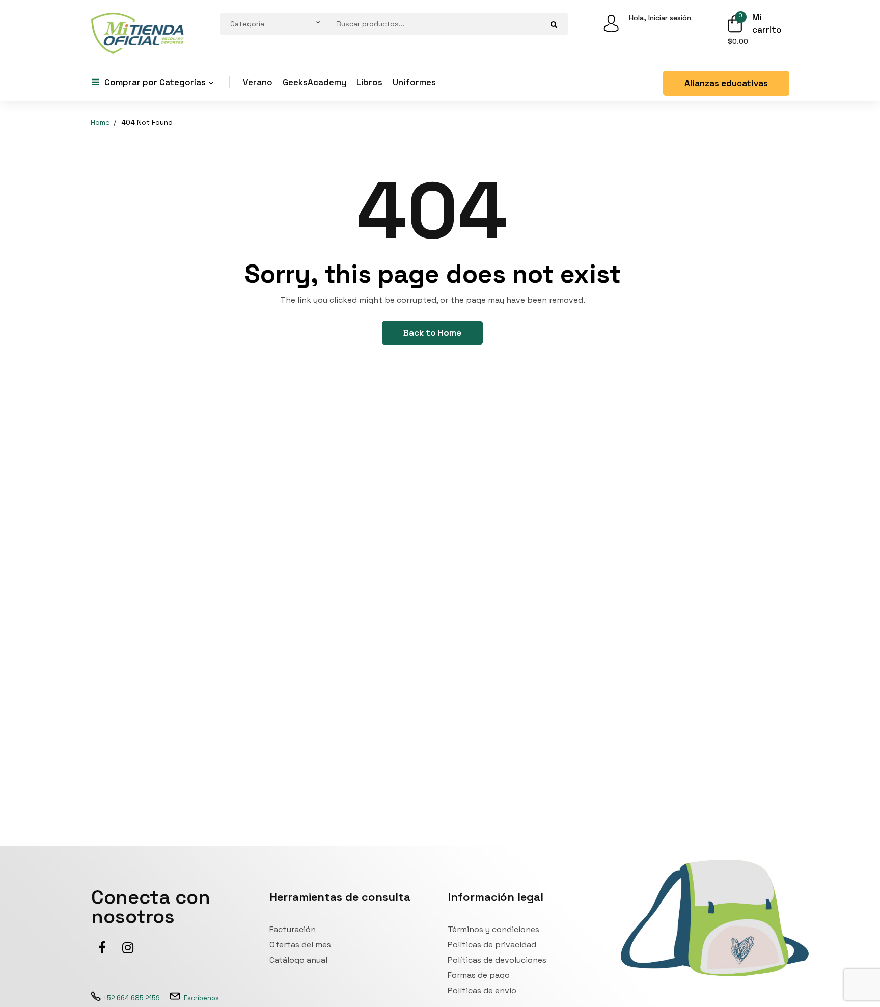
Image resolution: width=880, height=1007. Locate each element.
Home (100, 122)
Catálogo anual (298, 960)
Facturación (292, 929)
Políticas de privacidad (492, 944)
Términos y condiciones (493, 929)
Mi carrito (767, 23)
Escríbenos (201, 998)
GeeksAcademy (314, 82)
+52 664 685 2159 (131, 998)
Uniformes (414, 82)
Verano (257, 82)
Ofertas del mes (300, 944)
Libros (369, 82)
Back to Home (432, 332)
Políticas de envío (482, 990)
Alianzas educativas (726, 83)
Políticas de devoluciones (497, 960)
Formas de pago (479, 975)
